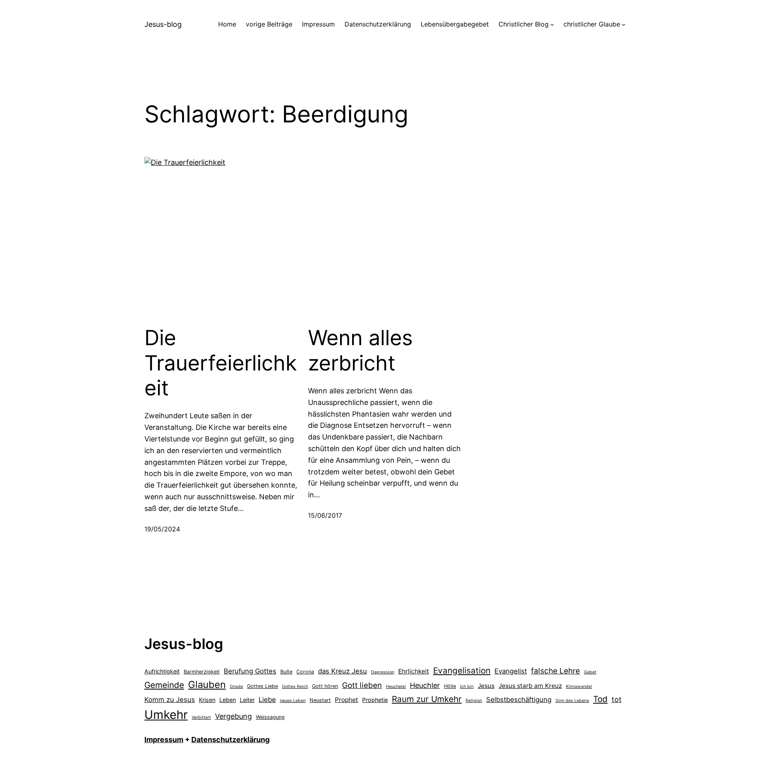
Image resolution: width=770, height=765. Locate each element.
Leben (227, 699)
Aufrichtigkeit (162, 671)
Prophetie (375, 699)
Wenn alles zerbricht (360, 350)
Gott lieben (362, 685)
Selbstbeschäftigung (518, 700)
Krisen (207, 699)
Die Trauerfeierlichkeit (220, 363)
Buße (286, 672)
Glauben (207, 684)
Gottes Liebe (262, 686)
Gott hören (325, 686)
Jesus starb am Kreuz (530, 686)
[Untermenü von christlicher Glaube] (624, 24)
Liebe (267, 700)
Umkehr (166, 715)
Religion (474, 700)
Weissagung (270, 717)
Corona (305, 672)
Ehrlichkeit (413, 671)
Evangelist (510, 671)
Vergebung (233, 716)
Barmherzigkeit (202, 672)
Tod (600, 699)
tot (617, 699)
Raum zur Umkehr (427, 699)
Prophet (346, 700)
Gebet (590, 672)
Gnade (236, 686)
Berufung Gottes (250, 671)
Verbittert (201, 717)
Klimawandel (579, 686)
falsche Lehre (555, 670)
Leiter (247, 699)
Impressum (163, 739)
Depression (382, 672)
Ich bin (467, 686)
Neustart (320, 700)
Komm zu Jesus (169, 700)
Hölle (450, 686)
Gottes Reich (295, 686)
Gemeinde (164, 685)
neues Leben (293, 700)
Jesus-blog (163, 24)
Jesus (486, 686)
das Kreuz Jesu (342, 671)
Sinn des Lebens (572, 700)
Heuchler (425, 685)
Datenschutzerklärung (230, 739)
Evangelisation (461, 670)
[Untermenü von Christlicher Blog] (552, 24)
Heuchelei (396, 686)
